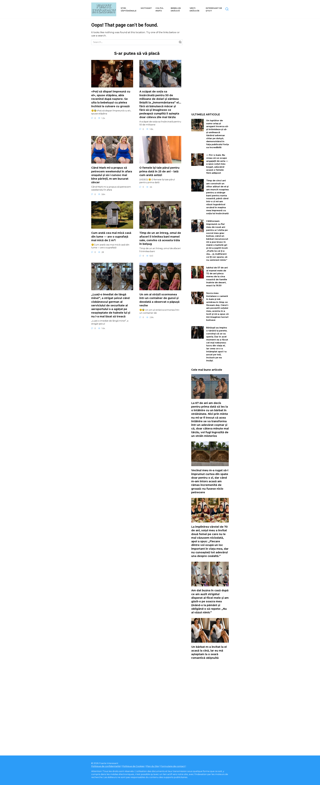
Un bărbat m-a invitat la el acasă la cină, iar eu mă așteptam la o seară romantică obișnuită (209, 652)
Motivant (146, 8)
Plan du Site (152, 766)
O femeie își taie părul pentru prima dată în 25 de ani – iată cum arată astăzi (159, 171)
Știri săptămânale (128, 9)
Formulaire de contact (172, 766)
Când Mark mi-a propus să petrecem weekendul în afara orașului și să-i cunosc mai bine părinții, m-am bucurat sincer (111, 175)
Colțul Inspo (160, 9)
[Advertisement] (210, 66)
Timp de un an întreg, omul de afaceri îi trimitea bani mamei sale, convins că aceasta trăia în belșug (160, 238)
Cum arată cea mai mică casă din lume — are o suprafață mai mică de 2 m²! (111, 236)
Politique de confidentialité (106, 766)
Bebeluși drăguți (176, 9)
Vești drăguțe (194, 9)
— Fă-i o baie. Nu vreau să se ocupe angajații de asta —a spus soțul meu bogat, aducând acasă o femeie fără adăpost (217, 163)
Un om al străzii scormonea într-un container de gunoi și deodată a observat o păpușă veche (159, 300)
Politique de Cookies (133, 766)
